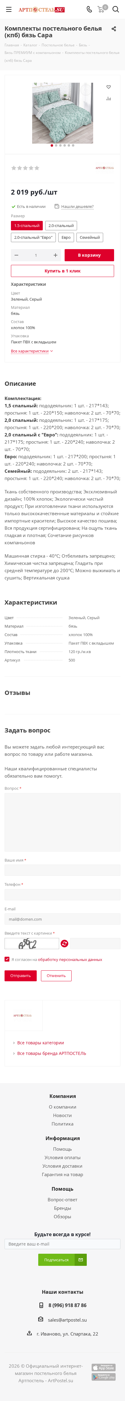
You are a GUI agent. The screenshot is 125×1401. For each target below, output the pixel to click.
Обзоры (62, 1216)
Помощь (62, 1149)
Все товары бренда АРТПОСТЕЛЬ (51, 1053)
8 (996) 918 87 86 (67, 1305)
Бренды (62, 1208)
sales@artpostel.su (67, 1320)
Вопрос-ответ (62, 1199)
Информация (63, 1138)
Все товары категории (40, 1043)
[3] (26, 168)
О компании (62, 1107)
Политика (62, 1124)
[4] (31, 168)
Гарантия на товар (62, 1174)
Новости (62, 1115)
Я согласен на (57, 959)
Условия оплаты (63, 1157)
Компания (62, 1096)
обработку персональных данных (70, 959)
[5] (37, 168)
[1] (14, 168)
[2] (20, 168)
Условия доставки (62, 1166)
